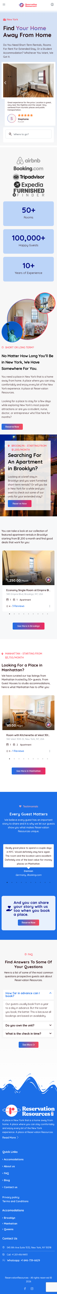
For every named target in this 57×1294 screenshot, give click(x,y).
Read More (9, 1137)
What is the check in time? (23, 1033)
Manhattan (10, 1223)
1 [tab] (9, 613)
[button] (5, 83)
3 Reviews (18, 606)
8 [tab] (42, 613)
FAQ (6, 1173)
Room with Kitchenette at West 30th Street (28, 735)
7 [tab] (38, 613)
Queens (8, 1229)
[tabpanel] (28, 581)
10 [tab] (49, 882)
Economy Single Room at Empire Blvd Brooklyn (28, 590)
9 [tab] (47, 613)
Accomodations (13, 1159)
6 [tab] (33, 613)
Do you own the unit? (20, 1025)
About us (9, 1166)
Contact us (10, 1187)
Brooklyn (9, 1217)
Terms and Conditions (15, 1201)
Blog (7, 1180)
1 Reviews (18, 751)
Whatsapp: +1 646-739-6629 (23, 1260)
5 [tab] (28, 613)
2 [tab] (14, 613)
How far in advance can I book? (23, 994)
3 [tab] (19, 613)
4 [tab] (23, 613)
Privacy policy (10, 1197)
